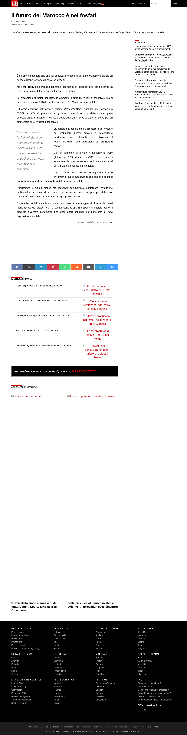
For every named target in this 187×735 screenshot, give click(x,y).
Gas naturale (60, 635)
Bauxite (99, 657)
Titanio (141, 645)
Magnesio (142, 648)
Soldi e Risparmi (19, 703)
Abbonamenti (67, 727)
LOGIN (175, 4)
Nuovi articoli (111, 727)
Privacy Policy (138, 727)
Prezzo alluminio (19, 635)
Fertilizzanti (59, 638)
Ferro (98, 638)
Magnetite (100, 667)
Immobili (142, 664)
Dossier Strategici (43, 3)
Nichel (99, 648)
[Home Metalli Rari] (14, 6)
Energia (57, 693)
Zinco (98, 645)
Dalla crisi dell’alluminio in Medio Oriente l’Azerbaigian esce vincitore (92, 604)
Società (99, 690)
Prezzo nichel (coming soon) (25, 648)
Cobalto (141, 638)
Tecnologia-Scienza (105, 683)
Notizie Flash (25, 3)
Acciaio (99, 635)
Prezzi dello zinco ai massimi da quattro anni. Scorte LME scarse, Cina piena (34, 606)
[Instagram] (161, 711)
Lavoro (57, 703)
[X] (145, 711)
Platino (14, 667)
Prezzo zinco (17, 638)
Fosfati (99, 661)
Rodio (14, 671)
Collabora (54, 727)
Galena (99, 664)
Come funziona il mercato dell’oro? (155, 693)
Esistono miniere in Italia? (150, 696)
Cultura (99, 693)
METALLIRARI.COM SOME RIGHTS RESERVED (95, 222)
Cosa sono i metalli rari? (149, 683)
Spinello (100, 674)
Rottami (57, 648)
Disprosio (58, 661)
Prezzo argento (18, 645)
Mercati (57, 683)
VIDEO (132, 4)
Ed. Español (152, 727)
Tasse (140, 671)
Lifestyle (100, 696)
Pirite (98, 671)
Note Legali (124, 727)
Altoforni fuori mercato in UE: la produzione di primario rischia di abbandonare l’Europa (154, 95)
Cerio (56, 657)
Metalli (57, 700)
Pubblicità (98, 727)
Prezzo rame (17, 632)
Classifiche (101, 700)
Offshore (100, 686)
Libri (78, 727)
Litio (56, 642)
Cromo (141, 642)
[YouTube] (156, 711)
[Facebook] (139, 711)
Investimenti (59, 696)
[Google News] (167, 711)
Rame (98, 642)
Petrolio (57, 632)
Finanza (57, 690)
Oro (13, 657)
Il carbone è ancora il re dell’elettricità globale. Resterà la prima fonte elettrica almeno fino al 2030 (153, 106)
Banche (141, 657)
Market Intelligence (94, 3)
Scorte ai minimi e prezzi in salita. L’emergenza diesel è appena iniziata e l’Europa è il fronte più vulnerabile (154, 83)
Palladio (15, 664)
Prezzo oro (16, 642)
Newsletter (87, 727)
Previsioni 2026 (74, 3)
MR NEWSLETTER (84, 371)
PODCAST (143, 4)
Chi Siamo (34, 727)
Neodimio (58, 667)
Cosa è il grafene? (147, 686)
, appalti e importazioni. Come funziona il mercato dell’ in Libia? (154, 58)
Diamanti (142, 667)
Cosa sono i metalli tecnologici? (153, 690)
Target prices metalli (21, 700)
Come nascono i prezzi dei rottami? (155, 700)
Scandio (58, 674)
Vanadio (142, 635)
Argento (15, 661)
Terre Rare (143, 632)
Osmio (14, 674)
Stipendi (142, 674)
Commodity (59, 3)
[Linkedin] (150, 711)
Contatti (44, 727)
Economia (58, 686)
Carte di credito (145, 661)
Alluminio (100, 632)
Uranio (57, 645)
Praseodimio (60, 671)
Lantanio (58, 664)
